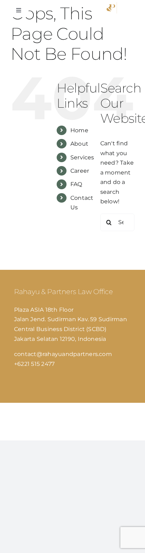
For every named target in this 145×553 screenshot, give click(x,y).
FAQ (76, 184)
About (79, 143)
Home (79, 130)
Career (79, 170)
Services (82, 157)
